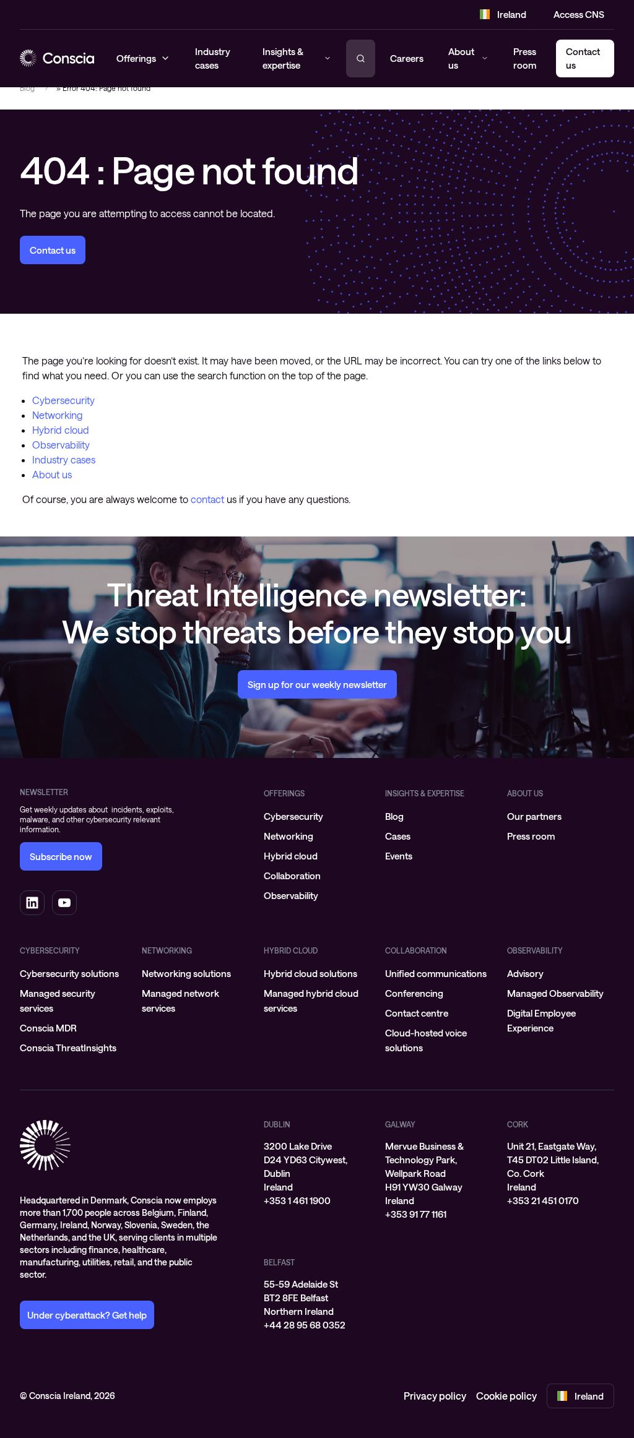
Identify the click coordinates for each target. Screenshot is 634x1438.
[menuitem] (317, 816)
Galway (400, 1124)
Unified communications (436, 973)
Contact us (53, 250)
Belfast (279, 1262)
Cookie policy (506, 1395)
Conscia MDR (48, 1027)
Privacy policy (435, 1395)
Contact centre (416, 1012)
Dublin (277, 1124)
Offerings (284, 793)
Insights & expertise (424, 793)
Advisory (525, 973)
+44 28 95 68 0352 (304, 1324)
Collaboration (292, 875)
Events (398, 855)
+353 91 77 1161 (415, 1214)
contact (207, 499)
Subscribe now (61, 856)
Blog (27, 88)
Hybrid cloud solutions (310, 973)
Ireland (511, 14)
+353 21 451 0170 (543, 1200)
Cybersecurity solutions (69, 973)
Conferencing (414, 993)
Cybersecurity (63, 400)
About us (461, 58)
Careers (406, 58)
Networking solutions (186, 973)
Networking (57, 415)
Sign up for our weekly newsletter (317, 684)
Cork (517, 1124)
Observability (61, 444)
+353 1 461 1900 (297, 1200)
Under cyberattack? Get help (87, 1314)
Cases (397, 836)
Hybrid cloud (60, 430)
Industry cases (63, 459)
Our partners (534, 816)
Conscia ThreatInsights (68, 1047)
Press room (524, 58)
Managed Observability (555, 993)
